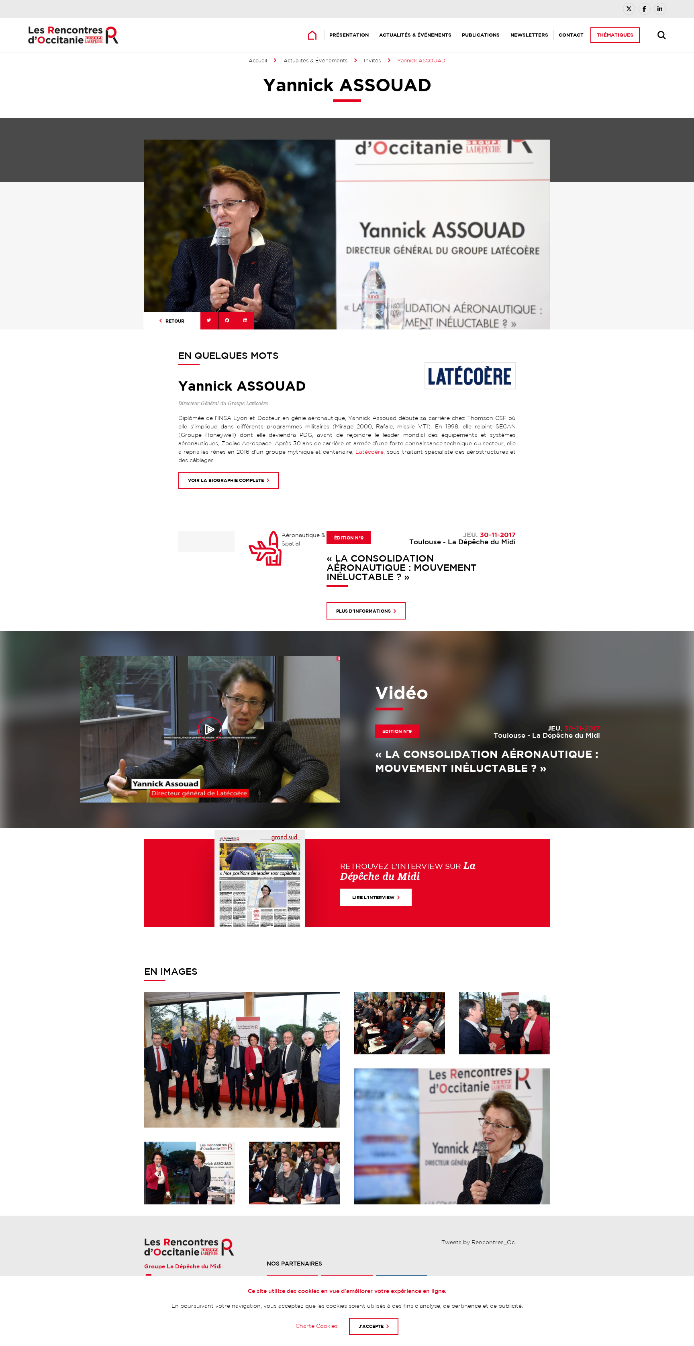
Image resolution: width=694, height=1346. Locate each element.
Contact (571, 35)
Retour (174, 320)
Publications (481, 35)
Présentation (349, 35)
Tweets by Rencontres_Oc (478, 1242)
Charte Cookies (317, 1326)
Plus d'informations (363, 610)
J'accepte (371, 1326)
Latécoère (369, 452)
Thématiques (615, 35)
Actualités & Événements (415, 35)
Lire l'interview (373, 897)
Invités (372, 61)
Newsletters (529, 35)
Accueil (258, 61)
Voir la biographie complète (226, 480)
